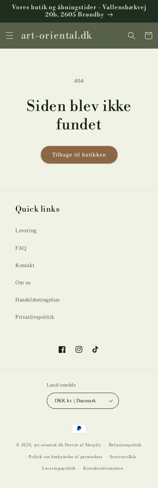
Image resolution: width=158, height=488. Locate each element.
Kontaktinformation (103, 468)
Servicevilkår (123, 456)
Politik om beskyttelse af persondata (65, 456)
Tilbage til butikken (79, 155)
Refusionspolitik (125, 444)
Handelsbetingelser (37, 300)
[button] (9, 35)
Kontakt (24, 265)
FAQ (20, 248)
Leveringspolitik (59, 468)
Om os (23, 283)
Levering (26, 230)
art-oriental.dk (49, 444)
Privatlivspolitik (34, 317)
